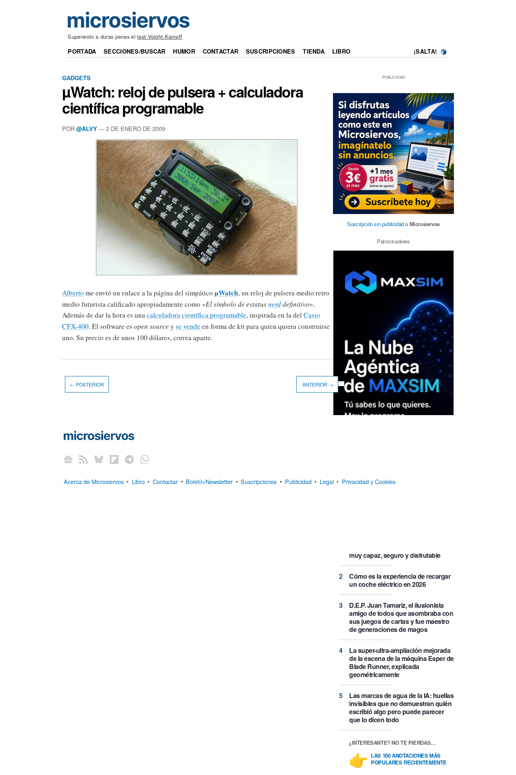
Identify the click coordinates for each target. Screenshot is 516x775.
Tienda (314, 51)
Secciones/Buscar (135, 51)
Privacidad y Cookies (368, 481)
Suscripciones (270, 51)
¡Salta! (425, 51)
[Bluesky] (98, 459)
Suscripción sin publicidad (375, 224)
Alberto (73, 292)
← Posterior (87, 384)
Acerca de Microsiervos (94, 481)
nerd (274, 304)
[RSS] (83, 459)
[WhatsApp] (144, 459)
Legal (327, 481)
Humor (184, 51)
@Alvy (86, 129)
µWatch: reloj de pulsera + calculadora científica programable (182, 99)
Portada (82, 51)
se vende (188, 326)
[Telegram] (129, 459)
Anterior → (317, 384)
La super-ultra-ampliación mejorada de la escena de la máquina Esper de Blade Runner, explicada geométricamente (401, 662)
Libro (341, 51)
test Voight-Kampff (159, 36)
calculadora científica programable (196, 315)
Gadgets (76, 78)
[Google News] (68, 459)
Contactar (221, 51)
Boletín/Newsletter (209, 481)
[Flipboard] (114, 459)
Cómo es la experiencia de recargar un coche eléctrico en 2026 (399, 580)
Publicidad (298, 481)
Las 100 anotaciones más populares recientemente (409, 759)
